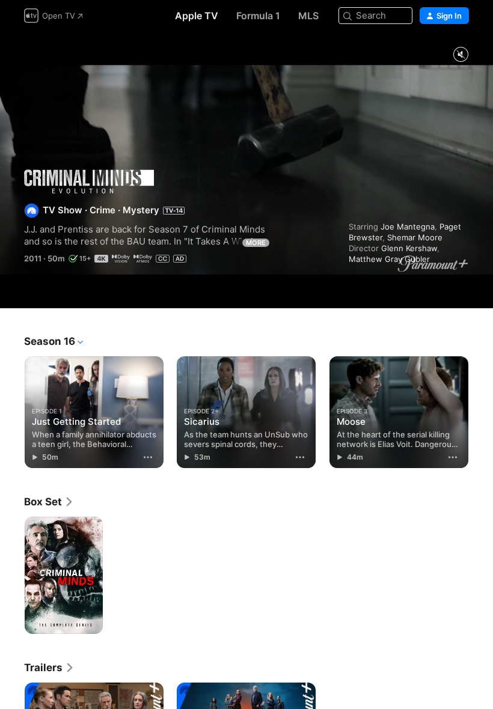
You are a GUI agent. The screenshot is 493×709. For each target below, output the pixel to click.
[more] (147, 457)
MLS (308, 16)
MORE (256, 243)
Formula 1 (258, 16)
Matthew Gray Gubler (389, 259)
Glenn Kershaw (409, 248)
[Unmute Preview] (460, 55)
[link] (49, 501)
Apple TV (196, 16)
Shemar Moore (414, 237)
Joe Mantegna (408, 226)
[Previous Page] (12, 410)
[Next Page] (481, 410)
